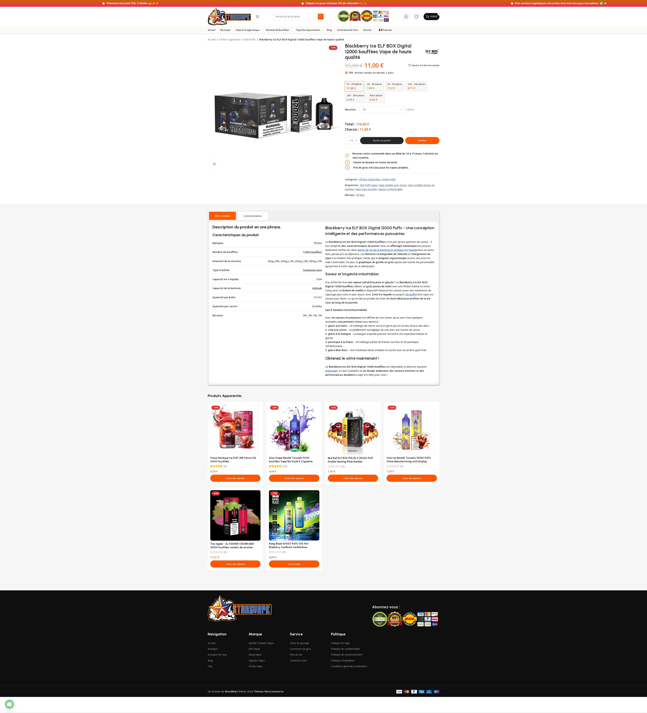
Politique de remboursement (346, 654)
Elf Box (360, 195)
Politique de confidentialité (345, 648)
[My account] (406, 16)
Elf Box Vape (256, 666)
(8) (225, 466)
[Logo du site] (229, 16)
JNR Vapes (254, 648)
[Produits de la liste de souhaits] (416, 16)
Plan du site (296, 654)
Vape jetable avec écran (392, 185)
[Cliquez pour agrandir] (214, 164)
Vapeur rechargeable (390, 189)
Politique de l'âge (340, 643)
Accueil (211, 39)
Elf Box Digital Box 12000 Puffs (237, 39)
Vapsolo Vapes (257, 660)
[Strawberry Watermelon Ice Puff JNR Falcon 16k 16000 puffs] (235, 429)
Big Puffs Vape (368, 185)
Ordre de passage (299, 643)
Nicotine (350, 109)
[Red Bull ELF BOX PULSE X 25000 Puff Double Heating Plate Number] (353, 429)
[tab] (222, 216)
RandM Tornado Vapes (261, 643)
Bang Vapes (255, 654)
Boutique (213, 648)
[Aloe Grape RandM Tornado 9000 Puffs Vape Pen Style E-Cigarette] (294, 429)
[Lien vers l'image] (239, 608)
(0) (343, 466)
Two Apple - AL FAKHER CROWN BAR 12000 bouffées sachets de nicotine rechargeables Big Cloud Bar (232, 547)
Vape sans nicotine (366, 189)
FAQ (210, 666)
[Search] (321, 16)
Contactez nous (298, 660)
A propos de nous (217, 654)
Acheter (422, 140)
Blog (210, 660)
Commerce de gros (300, 648)
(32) (284, 466)
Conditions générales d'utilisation (349, 666)
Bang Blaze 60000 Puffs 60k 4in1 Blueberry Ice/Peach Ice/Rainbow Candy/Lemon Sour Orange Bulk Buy (290, 547)
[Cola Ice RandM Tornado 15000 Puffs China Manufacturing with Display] (412, 429)
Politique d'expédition (342, 660)
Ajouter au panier (382, 140)
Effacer (411, 109)
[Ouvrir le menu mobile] (257, 16)
